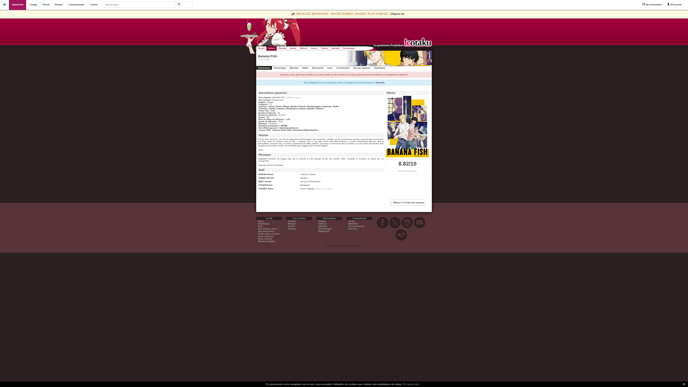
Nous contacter (266, 236)
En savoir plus (411, 384)
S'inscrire (676, 4)
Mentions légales (266, 241)
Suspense (326, 106)
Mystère (294, 106)
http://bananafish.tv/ (288, 128)
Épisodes (294, 68)
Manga (33, 4)
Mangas (292, 224)
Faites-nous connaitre (269, 234)
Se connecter (653, 4)
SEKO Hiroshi (264, 181)
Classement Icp (356, 226)
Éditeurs (303, 48)
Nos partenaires (266, 231)
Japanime (17, 4)
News (261, 221)
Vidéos (305, 68)
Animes (271, 48)
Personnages (349, 48)
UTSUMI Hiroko (265, 185)
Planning (282, 48)
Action (271, 106)
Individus (335, 48)
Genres (314, 48)
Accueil (261, 48)
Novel (45, 4)
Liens (330, 68)
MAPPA (284, 126)
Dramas (292, 229)
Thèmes (324, 48)
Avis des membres (361, 68)
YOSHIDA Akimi (265, 189)
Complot (280, 109)
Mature (286, 106)
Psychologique (314, 106)
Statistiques (379, 68)
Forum (93, 4)
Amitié (272, 109)
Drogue (301, 109)
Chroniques (264, 224)
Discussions (318, 68)
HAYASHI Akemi (265, 174)
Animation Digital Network (305, 130)
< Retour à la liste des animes (407, 202)
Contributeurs (342, 68)
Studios (293, 48)
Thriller (336, 106)
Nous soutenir (265, 239)
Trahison (320, 109)
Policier (302, 106)
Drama (59, 4)
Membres (353, 224)
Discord (352, 229)
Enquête (310, 109)
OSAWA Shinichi (266, 178)
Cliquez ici (397, 13)
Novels (291, 226)
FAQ (260, 226)
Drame (279, 106)
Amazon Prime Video (282, 130)
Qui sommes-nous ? (268, 229)
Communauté (76, 4)
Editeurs (322, 224)
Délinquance (291, 109)
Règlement (323, 231)
